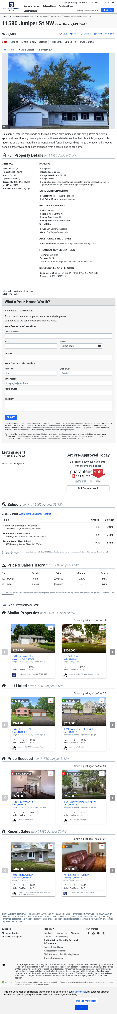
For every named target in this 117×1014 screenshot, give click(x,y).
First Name (10, 369)
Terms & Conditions (53, 947)
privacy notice (79, 991)
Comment (9, 399)
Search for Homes (31, 6)
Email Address (12, 379)
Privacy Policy (61, 936)
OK (81, 1007)
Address (12, 332)
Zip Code (9, 353)
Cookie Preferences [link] (53, 958)
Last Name (65, 369)
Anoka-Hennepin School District (35, 514)
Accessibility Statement (55, 950)
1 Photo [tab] (10, 50)
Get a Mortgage (30, 11)
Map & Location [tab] (27, 50)
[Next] (112, 652)
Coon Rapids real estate (68, 919)
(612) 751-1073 (41, 674)
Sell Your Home (49, 6)
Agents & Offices (66, 6)
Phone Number (11, 389)
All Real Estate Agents (12, 936)
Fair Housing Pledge (69, 954)
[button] (107, 10)
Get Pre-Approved (88, 488)
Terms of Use (63, 438)
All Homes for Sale (11, 933)
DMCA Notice (50, 954)
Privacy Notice (77, 438)
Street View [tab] (46, 50)
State (63, 342)
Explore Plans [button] (43, 984)
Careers (105, 3)
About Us (94, 3)
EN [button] (113, 2)
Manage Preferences (86, 1001)
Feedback (48, 933)
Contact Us (62, 933)
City (7, 342)
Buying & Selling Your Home (74, 3)
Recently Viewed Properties (87, 11)
